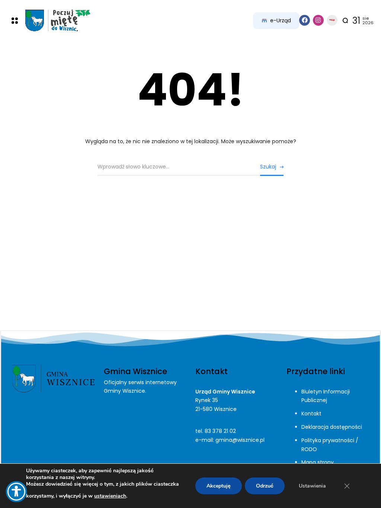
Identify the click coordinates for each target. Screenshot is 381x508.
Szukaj (268, 166)
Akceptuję (218, 485)
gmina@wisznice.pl (240, 440)
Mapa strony (317, 462)
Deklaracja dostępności (331, 427)
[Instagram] (318, 20)
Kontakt (311, 413)
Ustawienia (312, 485)
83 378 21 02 (220, 431)
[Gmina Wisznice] (57, 21)
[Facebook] (304, 20)
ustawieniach (110, 495)
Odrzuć (264, 485)
